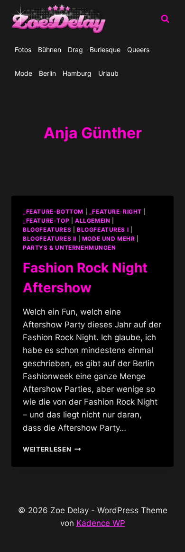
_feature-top (46, 220)
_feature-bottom (53, 211)
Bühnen (49, 49)
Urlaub (108, 73)
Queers (138, 49)
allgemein (92, 220)
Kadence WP (100, 523)
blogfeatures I (103, 229)
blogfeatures (47, 229)
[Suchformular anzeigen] (165, 18)
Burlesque (105, 49)
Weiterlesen (52, 449)
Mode (23, 73)
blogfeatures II (49, 238)
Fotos (23, 49)
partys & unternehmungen (69, 247)
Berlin (47, 73)
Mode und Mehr (108, 238)
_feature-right (115, 211)
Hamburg (77, 73)
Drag (75, 49)
